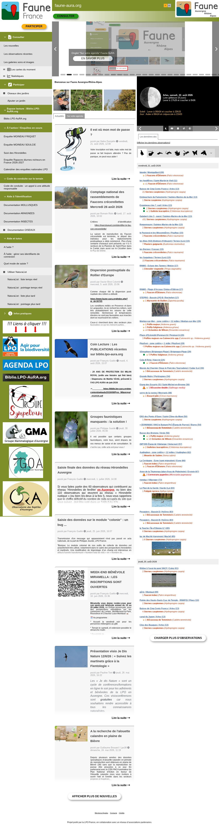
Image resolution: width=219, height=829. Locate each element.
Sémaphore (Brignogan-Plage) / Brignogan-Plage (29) (165, 352)
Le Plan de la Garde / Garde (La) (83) (157, 488)
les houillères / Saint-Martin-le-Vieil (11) (158, 180)
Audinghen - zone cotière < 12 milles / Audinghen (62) (165, 452)
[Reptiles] (168, 153)
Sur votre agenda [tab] (75, 116)
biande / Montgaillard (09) (152, 172)
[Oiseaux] (142, 153)
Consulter (65, 16)
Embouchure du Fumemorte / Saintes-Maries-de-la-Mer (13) (168, 197)
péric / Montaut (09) (149, 592)
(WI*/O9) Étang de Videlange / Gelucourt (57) (161, 444)
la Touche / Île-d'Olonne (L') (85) (155, 528)
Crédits (121, 813)
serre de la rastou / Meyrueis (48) (156, 393)
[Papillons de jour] (195, 153)
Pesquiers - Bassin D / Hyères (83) (156, 512)
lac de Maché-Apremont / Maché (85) (157, 536)
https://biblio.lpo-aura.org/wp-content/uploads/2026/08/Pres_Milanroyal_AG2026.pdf (110, 392)
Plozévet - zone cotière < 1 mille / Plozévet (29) (162, 343)
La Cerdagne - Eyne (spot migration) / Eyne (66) (162, 460)
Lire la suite (119, 178)
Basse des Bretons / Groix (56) (155, 433)
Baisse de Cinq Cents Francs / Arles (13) (159, 189)
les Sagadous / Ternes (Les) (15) (155, 257)
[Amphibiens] (177, 153)
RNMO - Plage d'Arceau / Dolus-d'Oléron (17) (161, 289)
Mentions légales (101, 813)
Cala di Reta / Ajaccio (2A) (152, 360)
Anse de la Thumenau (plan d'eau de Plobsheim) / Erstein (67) (169, 471)
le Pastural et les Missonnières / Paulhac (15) (161, 233)
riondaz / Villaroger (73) (151, 480)
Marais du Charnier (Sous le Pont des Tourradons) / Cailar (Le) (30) (172, 368)
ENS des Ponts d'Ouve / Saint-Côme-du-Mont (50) (163, 416)
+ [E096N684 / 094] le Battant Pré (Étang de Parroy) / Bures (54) (170, 425)
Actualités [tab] (59, 116)
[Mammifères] (151, 153)
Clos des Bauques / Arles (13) (154, 625)
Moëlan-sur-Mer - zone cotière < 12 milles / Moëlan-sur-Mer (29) (170, 321)
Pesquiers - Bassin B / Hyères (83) (156, 520)
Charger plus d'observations (178, 638)
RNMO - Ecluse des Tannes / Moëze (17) (159, 266)
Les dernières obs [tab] (148, 137)
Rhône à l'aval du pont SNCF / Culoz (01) (159, 568)
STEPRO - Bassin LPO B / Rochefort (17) (159, 297)
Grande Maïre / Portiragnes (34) (155, 376)
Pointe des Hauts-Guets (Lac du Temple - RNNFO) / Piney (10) (169, 600)
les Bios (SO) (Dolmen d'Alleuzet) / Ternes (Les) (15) (165, 241)
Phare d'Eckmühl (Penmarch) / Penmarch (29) (162, 335)
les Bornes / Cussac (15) (152, 249)
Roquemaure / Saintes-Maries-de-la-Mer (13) (161, 224)
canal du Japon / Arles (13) (152, 617)
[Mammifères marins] (160, 153)
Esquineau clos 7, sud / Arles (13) (156, 205)
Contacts (113, 813)
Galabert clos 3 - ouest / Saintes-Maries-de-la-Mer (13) (166, 216)
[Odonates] (186, 153)
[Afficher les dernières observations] (153, 143)
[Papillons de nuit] (203, 153)
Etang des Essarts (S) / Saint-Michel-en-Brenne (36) (165, 384)
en (169, 5)
